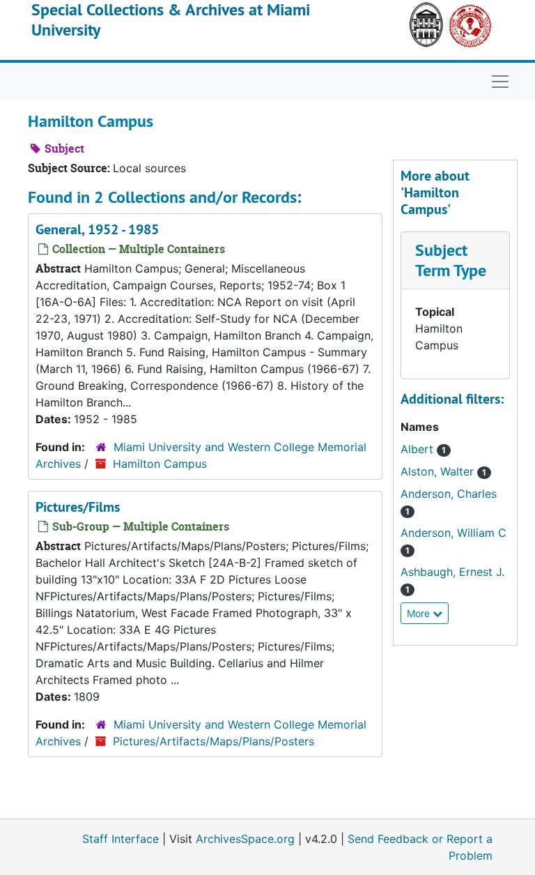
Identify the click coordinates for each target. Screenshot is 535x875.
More (420, 613)
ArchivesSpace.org (245, 839)
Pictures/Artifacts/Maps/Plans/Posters (213, 741)
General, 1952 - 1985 (97, 229)
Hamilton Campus (160, 464)
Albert (423, 449)
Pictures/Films (78, 507)
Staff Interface (120, 839)
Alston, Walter (443, 471)
